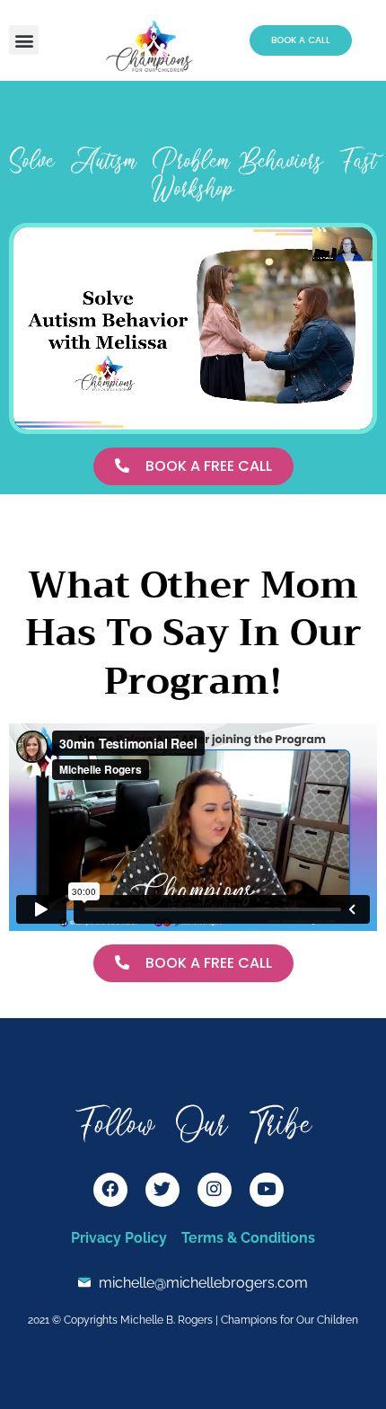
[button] (24, 40)
